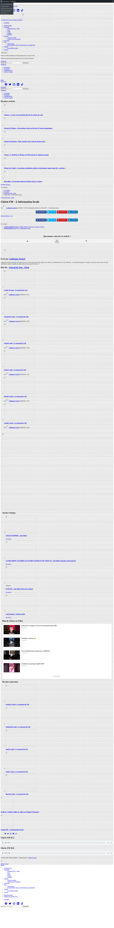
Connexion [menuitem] (6, 1)
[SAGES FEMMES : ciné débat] (59, 524)
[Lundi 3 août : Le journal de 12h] (58, 412)
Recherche (25, 63)
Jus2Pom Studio (32, 857)
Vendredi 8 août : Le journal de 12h (16, 317)
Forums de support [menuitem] (6, 10)
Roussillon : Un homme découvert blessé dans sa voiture (23, 181)
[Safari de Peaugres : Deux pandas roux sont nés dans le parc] (58, 135)
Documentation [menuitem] (5, 6)
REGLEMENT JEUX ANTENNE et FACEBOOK (21, 45)
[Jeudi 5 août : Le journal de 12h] (58, 358)
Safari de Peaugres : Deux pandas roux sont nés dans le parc (24, 141)
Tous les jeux (10, 43)
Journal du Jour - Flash (19, 267)
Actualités (6, 22)
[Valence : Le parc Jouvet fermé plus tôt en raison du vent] (58, 108)
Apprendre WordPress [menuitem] (6, 8)
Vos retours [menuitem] (4, 13)
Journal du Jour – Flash (13, 28)
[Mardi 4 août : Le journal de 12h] (58, 385)
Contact (6, 49)
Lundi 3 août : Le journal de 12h (15, 423)
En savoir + (9, 539)
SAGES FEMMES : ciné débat (16, 535)
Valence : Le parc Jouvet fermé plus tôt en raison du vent (23, 115)
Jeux (8, 30)
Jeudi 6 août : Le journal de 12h (15, 343)
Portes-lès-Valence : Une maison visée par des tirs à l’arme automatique (28, 128)
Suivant (8, 184)
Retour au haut (4, 864)
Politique (9, 34)
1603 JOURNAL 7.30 (7, 216)
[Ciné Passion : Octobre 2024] (59, 603)
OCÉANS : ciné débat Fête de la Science (19, 589)
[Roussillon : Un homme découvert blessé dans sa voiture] (58, 175)
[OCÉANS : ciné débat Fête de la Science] (59, 575)
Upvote (27, 241)
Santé (8, 31)
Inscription (7, 69)
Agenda (6, 36)
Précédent (3, 184)
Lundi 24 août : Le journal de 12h (15, 290)
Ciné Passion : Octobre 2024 (15, 614)
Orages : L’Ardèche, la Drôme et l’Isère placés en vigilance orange (26, 155)
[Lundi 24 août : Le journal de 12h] (58, 279)
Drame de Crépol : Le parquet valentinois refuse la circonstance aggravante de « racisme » (35, 168)
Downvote (86, 241)
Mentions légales (8, 895)
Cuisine (9, 33)
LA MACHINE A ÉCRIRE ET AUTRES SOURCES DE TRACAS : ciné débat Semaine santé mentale (41, 561)
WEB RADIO (8, 25)
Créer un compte (11, 37)
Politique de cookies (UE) (11, 896)
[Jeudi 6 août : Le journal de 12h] (58, 332)
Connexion (7, 67)
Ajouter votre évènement (13, 39)
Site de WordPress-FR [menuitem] (6, 4)
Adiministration (8, 70)
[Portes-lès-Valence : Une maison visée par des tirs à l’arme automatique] (58, 121)
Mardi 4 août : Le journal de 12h (15, 396)
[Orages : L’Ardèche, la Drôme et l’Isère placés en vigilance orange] (58, 148)
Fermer (2, 865)
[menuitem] (1, 1)
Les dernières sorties (12, 48)
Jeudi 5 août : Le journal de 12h (15, 370)
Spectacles (7, 40)
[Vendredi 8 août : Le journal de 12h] (58, 305)
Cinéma (6, 46)
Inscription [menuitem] (13, 1)
